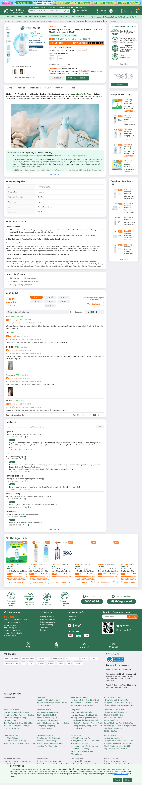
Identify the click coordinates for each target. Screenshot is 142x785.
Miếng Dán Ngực (24, 726)
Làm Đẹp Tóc (118, 738)
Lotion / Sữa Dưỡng (66, 21)
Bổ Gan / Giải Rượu (124, 703)
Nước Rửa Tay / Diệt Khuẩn (13, 723)
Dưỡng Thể (25, 741)
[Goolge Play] (123, 629)
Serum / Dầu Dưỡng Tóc (113, 723)
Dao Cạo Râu (29, 715)
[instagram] (75, 625)
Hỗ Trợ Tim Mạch (123, 700)
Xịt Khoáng (55, 720)
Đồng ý (127, 780)
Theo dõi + (119, 84)
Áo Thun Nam (86, 761)
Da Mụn (97, 741)
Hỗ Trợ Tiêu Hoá (110, 700)
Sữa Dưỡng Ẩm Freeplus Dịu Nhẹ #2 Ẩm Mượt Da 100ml (96, 21)
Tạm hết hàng (56, 78)
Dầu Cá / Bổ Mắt (110, 705)
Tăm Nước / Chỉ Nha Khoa (93, 703)
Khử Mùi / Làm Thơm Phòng (14, 715)
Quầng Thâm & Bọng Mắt (80, 751)
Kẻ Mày (73, 720)
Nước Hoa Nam (53, 700)
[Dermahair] (56, 645)
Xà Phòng (14, 738)
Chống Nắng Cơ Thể (27, 743)
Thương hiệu (41, 17)
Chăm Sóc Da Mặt (38, 21)
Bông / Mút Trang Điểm (12, 728)
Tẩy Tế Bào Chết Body (12, 741)
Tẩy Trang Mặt (42, 712)
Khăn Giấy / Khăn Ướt (22, 712)
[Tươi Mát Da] (59, 58)
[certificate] (122, 659)
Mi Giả (112, 746)
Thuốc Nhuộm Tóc (110, 726)
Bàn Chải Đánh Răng (78, 700)
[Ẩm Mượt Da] (52, 58)
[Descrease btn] (58, 64)
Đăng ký (132, 617)
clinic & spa (70, 17)
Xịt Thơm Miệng (76, 705)
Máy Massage (51, 741)
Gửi (100, 427)
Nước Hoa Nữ (42, 700)
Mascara (94, 720)
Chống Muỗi (28, 723)
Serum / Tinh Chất (43, 720)
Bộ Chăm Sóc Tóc (110, 731)
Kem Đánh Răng (92, 700)
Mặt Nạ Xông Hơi (10, 720)
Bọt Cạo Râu (8, 718)
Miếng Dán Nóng (20, 718)
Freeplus (63, 27)
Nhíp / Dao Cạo (109, 749)
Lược (106, 728)
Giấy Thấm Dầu (76, 728)
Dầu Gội (107, 712)
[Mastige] (113, 645)
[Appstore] (123, 625)
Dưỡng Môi (50, 726)
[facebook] (69, 625)
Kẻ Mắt (79, 720)
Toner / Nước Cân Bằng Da (47, 718)
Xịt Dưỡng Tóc (128, 723)
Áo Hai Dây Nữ (55, 761)
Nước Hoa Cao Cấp (60, 703)
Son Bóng (74, 726)
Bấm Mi (106, 746)
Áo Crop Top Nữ (43, 761)
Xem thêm (85, 73)
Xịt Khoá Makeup (92, 718)
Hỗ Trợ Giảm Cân (110, 741)
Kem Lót (73, 712)
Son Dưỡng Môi (76, 723)
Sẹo (91, 751)
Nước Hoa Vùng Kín (44, 705)
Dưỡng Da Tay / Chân (11, 743)
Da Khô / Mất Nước (77, 741)
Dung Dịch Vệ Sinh (10, 726)
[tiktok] (79, 625)
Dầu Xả (113, 712)
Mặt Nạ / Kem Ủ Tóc (111, 720)
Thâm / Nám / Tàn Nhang (80, 749)
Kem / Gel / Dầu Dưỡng (60, 723)
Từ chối (117, 780)
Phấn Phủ (81, 718)
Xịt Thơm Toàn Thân (44, 703)
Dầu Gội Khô (121, 712)
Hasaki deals (22, 17)
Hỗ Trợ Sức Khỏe (110, 703)
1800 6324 (92, 601)
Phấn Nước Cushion (78, 715)
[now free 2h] (53, 26)
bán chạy (61, 17)
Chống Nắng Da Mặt (44, 728)
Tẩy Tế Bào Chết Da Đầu (113, 718)
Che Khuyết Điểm (92, 715)
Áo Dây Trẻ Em (109, 761)
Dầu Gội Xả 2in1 (109, 715)
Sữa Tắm (7, 738)
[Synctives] (84, 645)
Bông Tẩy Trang (85, 726)
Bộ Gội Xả (119, 715)
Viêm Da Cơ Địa (76, 754)
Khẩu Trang (41, 741)
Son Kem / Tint (88, 723)
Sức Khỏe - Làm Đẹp (21, 21)
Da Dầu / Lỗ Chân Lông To (80, 738)
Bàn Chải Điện (88, 705)
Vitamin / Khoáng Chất (125, 741)
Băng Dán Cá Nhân (44, 738)
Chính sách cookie (121, 774)
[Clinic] (28, 645)
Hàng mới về (52, 17)
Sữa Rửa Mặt (53, 712)
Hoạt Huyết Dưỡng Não (125, 705)
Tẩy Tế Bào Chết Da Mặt (46, 715)
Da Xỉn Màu (93, 746)
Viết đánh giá (93, 304)
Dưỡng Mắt (41, 726)
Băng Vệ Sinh (8, 712)
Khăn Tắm (7, 761)
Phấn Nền (88, 712)
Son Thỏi (98, 723)
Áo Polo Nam (75, 761)
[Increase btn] (68, 64)
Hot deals (32, 17)
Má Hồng (74, 718)
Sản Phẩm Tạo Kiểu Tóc (127, 726)
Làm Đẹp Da (108, 738)
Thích (22, 437)
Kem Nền (80, 712)
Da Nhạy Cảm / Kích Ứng (79, 743)
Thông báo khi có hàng (77, 78)
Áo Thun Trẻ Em (121, 761)
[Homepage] (14, 11)
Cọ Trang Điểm (97, 726)
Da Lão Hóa (89, 741)
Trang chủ (7, 21)
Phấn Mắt (86, 720)
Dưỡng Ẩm (52, 21)
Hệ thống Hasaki (121, 601)
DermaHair (80, 17)
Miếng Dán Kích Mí (122, 746)
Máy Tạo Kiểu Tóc (115, 728)
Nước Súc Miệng (77, 703)
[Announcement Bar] (71, 3)
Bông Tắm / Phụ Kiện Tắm (21, 761)
